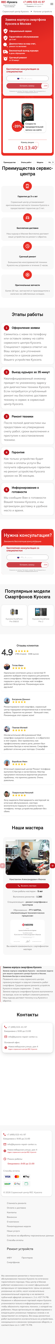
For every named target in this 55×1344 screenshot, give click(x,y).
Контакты (11, 1212)
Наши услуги (13, 1231)
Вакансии (12, 1217)
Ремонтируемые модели (19, 1226)
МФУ (9, 1257)
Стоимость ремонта (16, 1203)
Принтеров (27, 1257)
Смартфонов (13, 1262)
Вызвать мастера (28, 886)
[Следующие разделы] (53, 162)
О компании (13, 1221)
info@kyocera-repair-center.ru (22, 1036)
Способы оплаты (15, 1240)
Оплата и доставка (16, 1207)
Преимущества (9, 162)
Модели (40, 162)
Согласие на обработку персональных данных (30, 1235)
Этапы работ (26, 162)
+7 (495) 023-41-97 (34, 2)
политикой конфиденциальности (27, 92)
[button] (52, 865)
